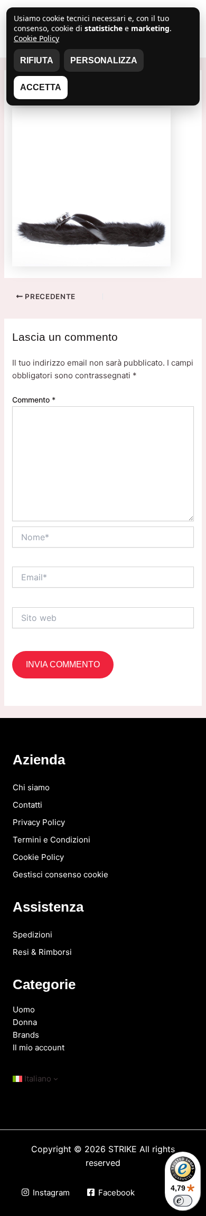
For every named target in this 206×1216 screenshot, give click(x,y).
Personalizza (103, 60)
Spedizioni (32, 935)
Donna (25, 1022)
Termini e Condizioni (51, 840)
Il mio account (38, 1047)
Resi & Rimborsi (42, 952)
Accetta (40, 87)
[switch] (182, 1201)
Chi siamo (31, 787)
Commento (33, 399)
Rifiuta (36, 60)
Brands (26, 1035)
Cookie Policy (38, 857)
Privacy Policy (39, 822)
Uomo (24, 1009)
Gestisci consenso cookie (60, 874)
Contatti (27, 805)
